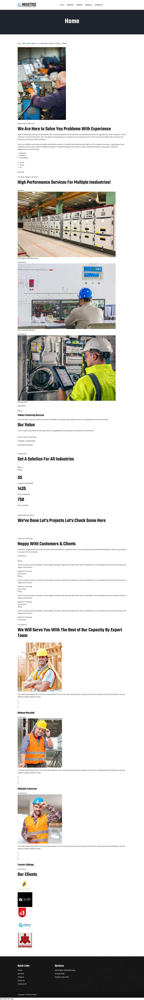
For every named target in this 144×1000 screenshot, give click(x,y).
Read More (22, 262)
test (1, 999)
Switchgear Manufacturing (65, 970)
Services (70, 5)
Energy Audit (60, 973)
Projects (79, 5)
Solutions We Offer (62, 977)
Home (62, 5)
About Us (88, 5)
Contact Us (99, 5)
